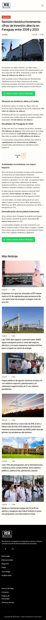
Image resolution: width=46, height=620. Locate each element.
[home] (5, 5)
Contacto (5, 592)
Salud (3, 567)
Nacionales (5, 556)
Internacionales (7, 560)
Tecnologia (5, 572)
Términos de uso (7, 602)
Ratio (6, 35)
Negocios (5, 564)
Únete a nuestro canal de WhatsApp (19, 94)
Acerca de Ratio (7, 588)
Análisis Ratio (6, 575)
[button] (42, 5)
